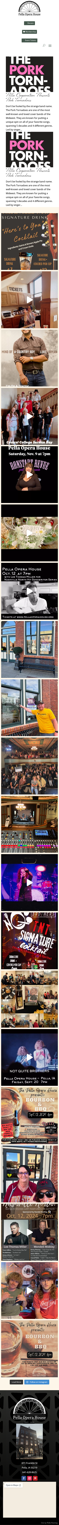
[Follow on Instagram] (29, 1478)
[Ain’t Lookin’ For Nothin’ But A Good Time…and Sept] (29, 1057)
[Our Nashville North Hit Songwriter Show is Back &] (29, 1232)
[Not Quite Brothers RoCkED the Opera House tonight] (29, 766)
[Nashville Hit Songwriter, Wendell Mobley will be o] (29, 591)
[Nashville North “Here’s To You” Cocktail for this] (29, 241)
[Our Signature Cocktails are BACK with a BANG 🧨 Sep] (29, 940)
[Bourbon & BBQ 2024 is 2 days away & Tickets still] (29, 1115)
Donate (30, 23)
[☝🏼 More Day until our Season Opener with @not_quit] (29, 882)
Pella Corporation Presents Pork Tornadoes (28, 98)
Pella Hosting (52, 1523)
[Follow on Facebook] (23, 1478)
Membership (30, 31)
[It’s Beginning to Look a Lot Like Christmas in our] (29, 532)
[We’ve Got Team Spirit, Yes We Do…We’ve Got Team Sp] (29, 1174)
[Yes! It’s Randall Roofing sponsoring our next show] (29, 707)
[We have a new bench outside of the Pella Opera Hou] (29, 649)
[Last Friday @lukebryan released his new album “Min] (29, 358)
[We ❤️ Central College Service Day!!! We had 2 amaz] (29, 416)
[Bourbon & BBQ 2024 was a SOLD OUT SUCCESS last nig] (29, 999)
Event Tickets (30, 40)
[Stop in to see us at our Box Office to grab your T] (29, 299)
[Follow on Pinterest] (35, 1478)
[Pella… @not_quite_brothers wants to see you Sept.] (29, 1290)
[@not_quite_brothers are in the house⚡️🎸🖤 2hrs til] (29, 824)
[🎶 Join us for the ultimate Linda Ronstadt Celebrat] (29, 474)
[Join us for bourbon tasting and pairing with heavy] (29, 1348)
